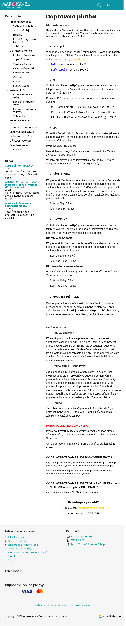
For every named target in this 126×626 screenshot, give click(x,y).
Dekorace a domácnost (23, 127)
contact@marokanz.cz (84, 536)
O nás (11, 560)
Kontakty (13, 556)
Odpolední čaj (21, 72)
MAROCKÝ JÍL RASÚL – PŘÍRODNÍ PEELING (18, 205)
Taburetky (19, 116)
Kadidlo (17, 149)
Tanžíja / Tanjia (22, 64)
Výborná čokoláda (45, 605)
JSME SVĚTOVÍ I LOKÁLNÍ (19, 166)
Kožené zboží (17, 90)
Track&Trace (79, 59)
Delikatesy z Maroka (21, 50)
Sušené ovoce (21, 86)
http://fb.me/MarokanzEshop (88, 544)
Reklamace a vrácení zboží (23, 544)
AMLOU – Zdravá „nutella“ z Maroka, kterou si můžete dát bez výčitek (22, 185)
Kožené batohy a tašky (23, 96)
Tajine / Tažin (21, 59)
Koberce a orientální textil (21, 122)
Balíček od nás (16, 537)
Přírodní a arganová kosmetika (24, 41)
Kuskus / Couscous (24, 55)
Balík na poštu (59, 69)
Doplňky (17, 34)
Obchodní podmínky (19, 548)
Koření (17, 81)
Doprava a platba (17, 541)
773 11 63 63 (77, 540)
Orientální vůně (19, 145)
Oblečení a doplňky (21, 136)
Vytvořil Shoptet (112, 616)
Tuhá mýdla (20, 46)
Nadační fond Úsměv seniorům (75, 605)
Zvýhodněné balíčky (24, 26)
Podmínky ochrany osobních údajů (27, 552)
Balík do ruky (58, 64)
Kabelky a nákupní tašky (23, 103)
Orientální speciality (24, 68)
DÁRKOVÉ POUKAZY (20, 140)
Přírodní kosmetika (20, 21)
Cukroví (17, 77)
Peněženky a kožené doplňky (25, 110)
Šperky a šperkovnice (22, 132)
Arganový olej (21, 30)
